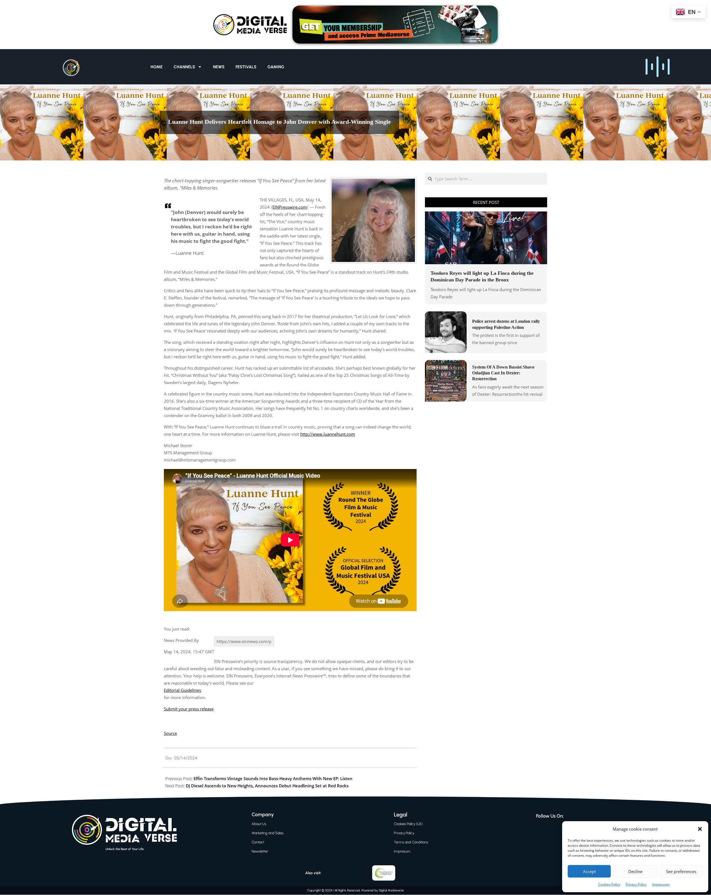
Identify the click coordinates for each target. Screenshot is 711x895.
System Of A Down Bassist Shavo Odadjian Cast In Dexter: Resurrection (503, 373)
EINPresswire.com (289, 207)
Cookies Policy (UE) (408, 824)
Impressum (661, 884)
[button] (700, 829)
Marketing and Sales (268, 833)
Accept (589, 871)
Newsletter (260, 851)
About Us (259, 824)
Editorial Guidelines (182, 690)
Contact (258, 842)
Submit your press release (189, 709)
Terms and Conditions (411, 842)
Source (170, 733)
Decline (635, 871)
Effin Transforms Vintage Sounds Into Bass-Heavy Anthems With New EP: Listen (273, 778)
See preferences (681, 871)
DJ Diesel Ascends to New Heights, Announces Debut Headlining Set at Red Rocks (267, 785)
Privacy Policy (636, 884)
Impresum (402, 851)
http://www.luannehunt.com (327, 434)
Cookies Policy (609, 884)
